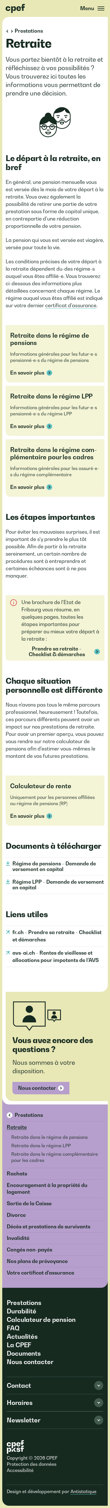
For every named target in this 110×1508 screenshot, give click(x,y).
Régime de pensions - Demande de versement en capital (54, 866)
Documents (24, 1353)
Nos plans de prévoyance (37, 1261)
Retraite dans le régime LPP (41, 1145)
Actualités (22, 1336)
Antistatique (83, 1491)
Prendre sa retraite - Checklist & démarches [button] (57, 651)
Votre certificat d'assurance (40, 1273)
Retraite (17, 1127)
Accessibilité (20, 1470)
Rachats (17, 1174)
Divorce (16, 1215)
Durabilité (21, 1311)
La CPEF (19, 1345)
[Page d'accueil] (16, 8)
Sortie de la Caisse (29, 1203)
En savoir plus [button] (27, 373)
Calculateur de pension (41, 1319)
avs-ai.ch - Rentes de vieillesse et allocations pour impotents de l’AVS (55, 956)
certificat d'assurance (70, 305)
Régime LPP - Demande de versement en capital (58, 884)
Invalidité (18, 1238)
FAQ (13, 1328)
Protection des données (31, 1464)
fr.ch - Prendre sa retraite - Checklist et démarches (57, 936)
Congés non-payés (29, 1250)
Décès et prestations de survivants (48, 1226)
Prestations (29, 1115)
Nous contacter (37, 1088)
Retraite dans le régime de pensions (49, 1137)
